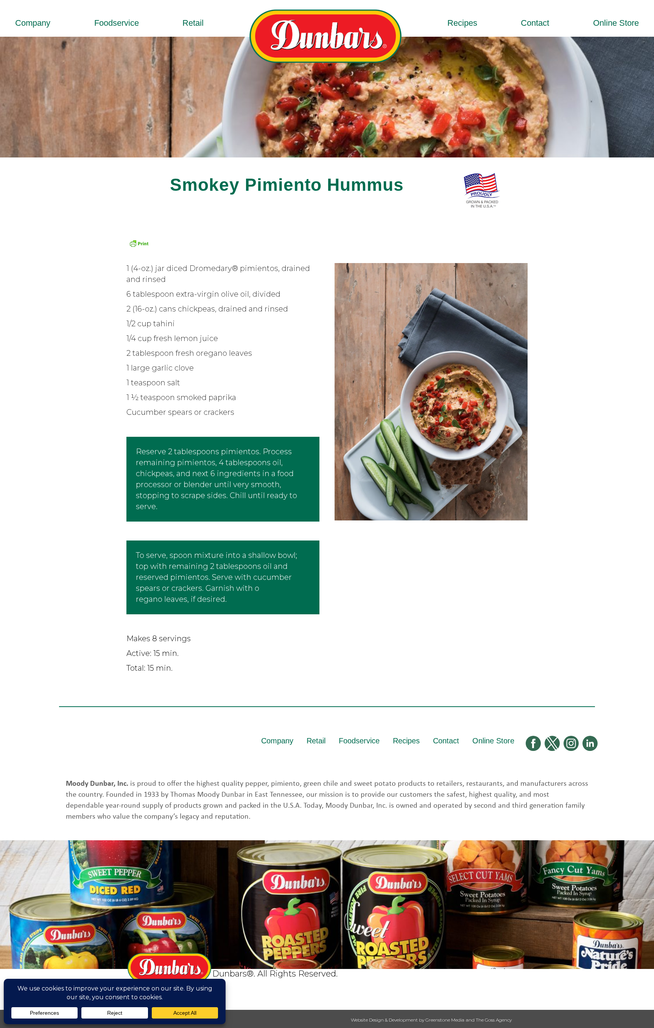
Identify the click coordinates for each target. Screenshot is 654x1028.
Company (32, 23)
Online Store (616, 23)
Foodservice (116, 23)
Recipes (462, 23)
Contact (535, 23)
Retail (193, 23)
